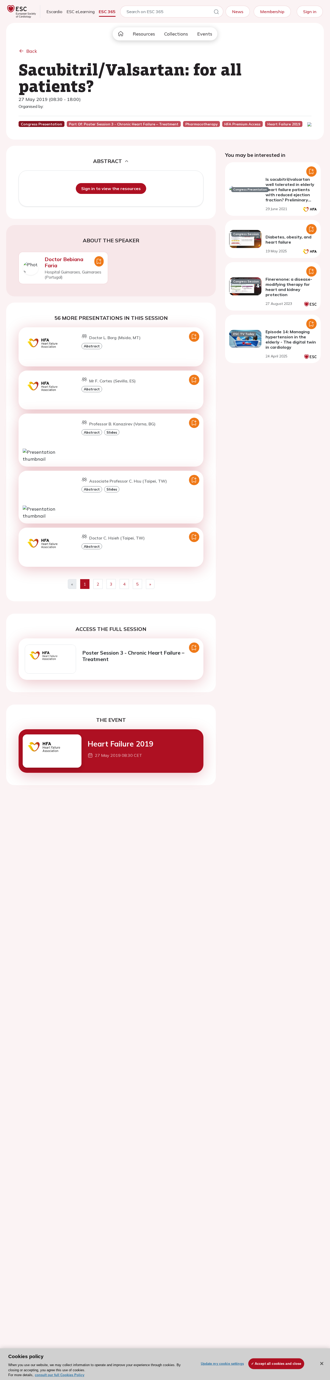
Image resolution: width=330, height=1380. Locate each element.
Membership (272, 11)
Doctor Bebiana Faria (64, 262)
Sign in (309, 11)
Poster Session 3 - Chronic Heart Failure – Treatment (133, 655)
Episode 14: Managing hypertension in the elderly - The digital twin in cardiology (291, 339)
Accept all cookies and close (278, 1364)
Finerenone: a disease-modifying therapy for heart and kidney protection (289, 287)
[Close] (321, 1363)
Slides (111, 432)
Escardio (54, 11)
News (237, 11)
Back (31, 51)
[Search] (216, 12)
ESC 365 (107, 11)
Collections (176, 34)
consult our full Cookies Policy (59, 1375)
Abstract (92, 346)
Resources (144, 34)
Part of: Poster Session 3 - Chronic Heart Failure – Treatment (123, 124)
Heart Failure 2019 (120, 743)
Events (204, 34)
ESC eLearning (81, 11)
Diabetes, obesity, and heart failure (288, 239)
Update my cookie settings (222, 1364)
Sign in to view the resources (111, 188)
